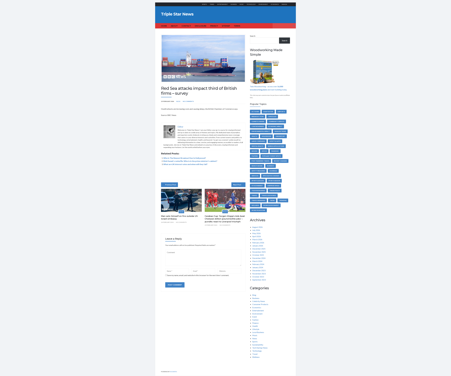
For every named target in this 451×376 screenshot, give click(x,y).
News (254, 338)
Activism (255, 111)
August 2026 (257, 227)
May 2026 (256, 233)
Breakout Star (258, 116)
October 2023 (258, 277)
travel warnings (258, 200)
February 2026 (258, 242)
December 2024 (258, 258)
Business (234, 4)
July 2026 (256, 230)
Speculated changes (271, 176)
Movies (254, 151)
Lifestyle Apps (275, 141)
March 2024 (257, 261)
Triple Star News (177, 14)
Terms (237, 26)
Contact (186, 26)
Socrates (173, 371)
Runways (270, 166)
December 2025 (258, 249)
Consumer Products (260, 304)
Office (264, 151)
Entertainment (222, 4)
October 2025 (258, 255)
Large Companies (258, 141)
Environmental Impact (261, 131)
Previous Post (170, 185)
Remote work (257, 166)
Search (252, 36)
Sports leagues (258, 181)
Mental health (257, 146)
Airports (281, 111)
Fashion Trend (280, 131)
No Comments (188, 101)
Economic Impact (275, 126)
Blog (178, 101)
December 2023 (258, 270)
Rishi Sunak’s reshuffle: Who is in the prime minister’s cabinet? (190, 161)
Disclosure (200, 26)
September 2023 (259, 280)
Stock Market (257, 185)
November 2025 (259, 252)
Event (254, 317)
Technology (251, 4)
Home (164, 26)
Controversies (258, 126)
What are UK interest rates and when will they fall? (185, 164)
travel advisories (269, 195)
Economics (275, 4)
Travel (212, 4)
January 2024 (257, 267)
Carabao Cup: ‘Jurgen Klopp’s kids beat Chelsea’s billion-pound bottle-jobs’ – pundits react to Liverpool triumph (225, 219)
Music (242, 4)
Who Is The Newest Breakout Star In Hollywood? (184, 158)
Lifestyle (255, 329)
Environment (263, 4)
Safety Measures (258, 171)
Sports (204, 4)
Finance (255, 323)
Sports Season (274, 181)
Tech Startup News (260, 348)
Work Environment (271, 205)
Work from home (258, 210)
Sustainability (257, 345)
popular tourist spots (271, 156)
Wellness (255, 205)
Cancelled (272, 116)
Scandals (273, 171)
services (255, 176)
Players (255, 156)
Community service (276, 121)
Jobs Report (280, 136)
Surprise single (273, 185)
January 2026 (257, 246)
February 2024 (258, 264)
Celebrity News (258, 301)
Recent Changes (280, 161)
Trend (272, 200)
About (174, 26)
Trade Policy (274, 190)
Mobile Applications (276, 146)
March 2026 (257, 239)
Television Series (258, 190)
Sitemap (226, 26)
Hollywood (266, 136)
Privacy (214, 26)
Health (254, 136)
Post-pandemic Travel (260, 161)
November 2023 (259, 273)
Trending (283, 200)
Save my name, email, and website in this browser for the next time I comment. (198, 275)
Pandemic (275, 151)
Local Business (258, 332)
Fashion (284, 4)
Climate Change (258, 121)
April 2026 (256, 236)
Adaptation (268, 111)
